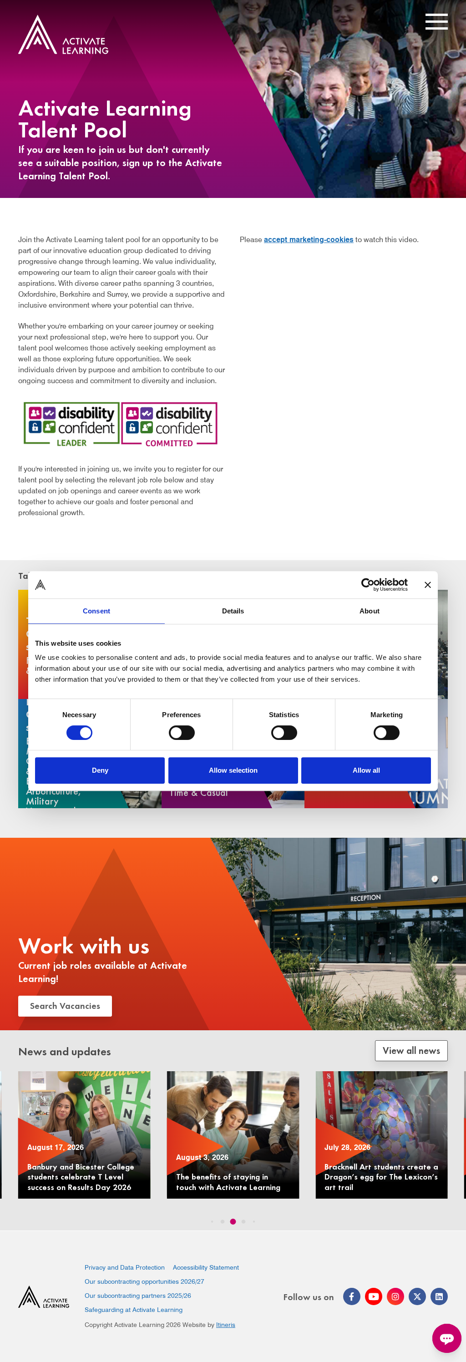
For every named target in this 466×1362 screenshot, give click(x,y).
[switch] (182, 732)
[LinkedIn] (439, 1296)
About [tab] (370, 611)
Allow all (366, 770)
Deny (100, 770)
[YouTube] (373, 1296)
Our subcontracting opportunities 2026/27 (144, 1281)
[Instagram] (395, 1296)
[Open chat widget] (446, 1338)
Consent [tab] (96, 611)
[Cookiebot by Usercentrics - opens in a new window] (368, 585)
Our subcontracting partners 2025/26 (138, 1295)
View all (411, 1049)
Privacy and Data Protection (125, 1267)
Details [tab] (233, 611)
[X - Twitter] (417, 1296)
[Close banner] (428, 585)
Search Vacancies (65, 1005)
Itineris (225, 1324)
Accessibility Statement (206, 1267)
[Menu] (436, 22)
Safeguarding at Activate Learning (133, 1309)
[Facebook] (351, 1296)
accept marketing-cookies (309, 239)
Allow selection (233, 770)
